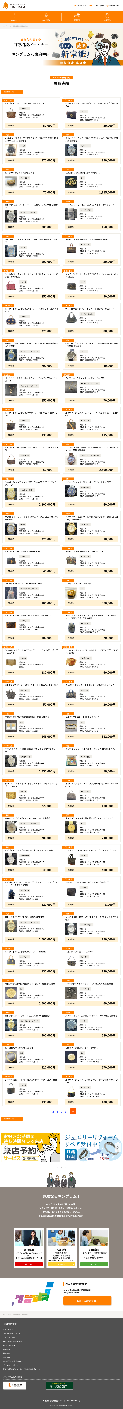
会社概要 (6, 1357)
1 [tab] (58, 1167)
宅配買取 (107, 20)
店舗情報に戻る (9, 92)
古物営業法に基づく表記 (12, 1361)
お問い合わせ (114, 5)
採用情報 (6, 1353)
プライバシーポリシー (11, 1365)
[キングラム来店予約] (30, 1147)
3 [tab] (65, 1167)
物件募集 (6, 1349)
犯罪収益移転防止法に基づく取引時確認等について (22, 1369)
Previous (5, 1147)
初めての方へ (81, 5)
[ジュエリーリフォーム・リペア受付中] (92, 1147)
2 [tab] (61, 1167)
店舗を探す (46, 20)
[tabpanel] (30, 1147)
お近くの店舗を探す (87, 1300)
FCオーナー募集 (9, 1345)
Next (118, 1147)
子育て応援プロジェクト (12, 1341)
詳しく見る (29, 1264)
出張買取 (77, 20)
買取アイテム (15, 20)
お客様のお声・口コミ (11, 1333)
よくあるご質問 (98, 5)
